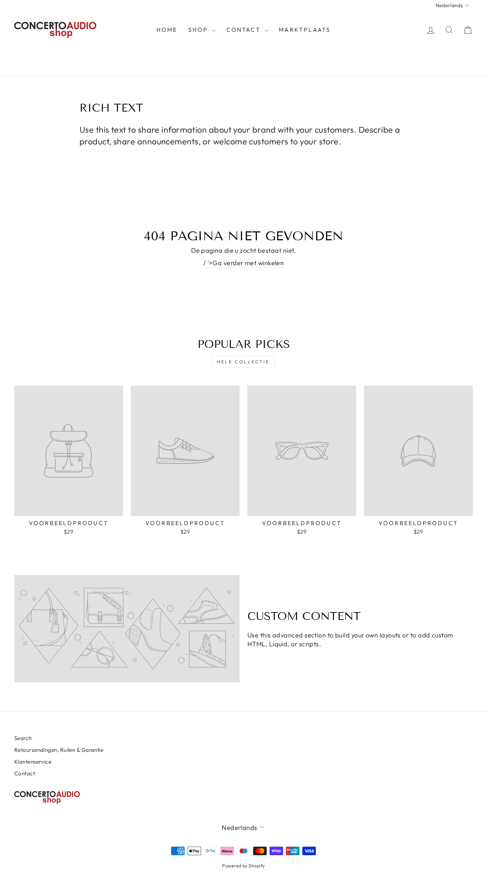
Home (167, 29)
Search (23, 738)
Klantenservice (32, 761)
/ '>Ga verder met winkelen (243, 263)
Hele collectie (243, 361)
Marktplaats (304, 29)
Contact (244, 29)
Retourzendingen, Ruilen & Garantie (58, 749)
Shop (199, 29)
